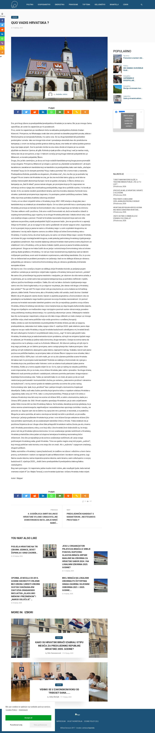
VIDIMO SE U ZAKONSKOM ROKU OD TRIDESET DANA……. (59, 691)
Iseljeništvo (100, 4)
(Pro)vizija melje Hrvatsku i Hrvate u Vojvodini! (128, 192)
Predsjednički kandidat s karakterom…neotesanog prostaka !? (81, 517)
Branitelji (114, 4)
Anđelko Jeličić (61, 94)
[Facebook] (18, 112)
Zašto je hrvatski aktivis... (133, 98)
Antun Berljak (54, 697)
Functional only (16, 725)
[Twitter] (26, 112)
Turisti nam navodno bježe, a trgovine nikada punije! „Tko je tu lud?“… (127, 182)
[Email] (60, 112)
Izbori (125, 4)
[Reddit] (35, 112)
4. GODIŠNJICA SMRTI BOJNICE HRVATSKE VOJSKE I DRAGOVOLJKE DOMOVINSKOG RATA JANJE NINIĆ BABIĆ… (40, 518)
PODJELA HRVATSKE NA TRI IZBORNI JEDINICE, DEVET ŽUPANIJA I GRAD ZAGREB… (24, 549)
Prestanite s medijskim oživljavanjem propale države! (126, 200)
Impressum (23, 710)
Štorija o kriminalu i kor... (132, 88)
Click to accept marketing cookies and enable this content (128, 121)
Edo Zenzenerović (54, 653)
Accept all (28, 718)
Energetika (59, 4)
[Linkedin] (43, 112)
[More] (85, 112)
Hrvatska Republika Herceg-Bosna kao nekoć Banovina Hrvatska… (127, 209)
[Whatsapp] (51, 112)
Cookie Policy (11, 710)
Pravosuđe (73, 4)
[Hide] (1, 57)
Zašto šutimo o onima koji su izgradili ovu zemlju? (125, 217)
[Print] (68, 112)
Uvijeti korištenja (74, 721)
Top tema (86, 4)
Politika (29, 4)
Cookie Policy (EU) (91, 721)
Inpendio (91, 728)
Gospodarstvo (44, 4)
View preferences (40, 725)
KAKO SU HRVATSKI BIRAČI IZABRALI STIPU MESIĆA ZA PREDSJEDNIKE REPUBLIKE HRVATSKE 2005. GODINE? (59, 645)
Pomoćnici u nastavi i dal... (133, 58)
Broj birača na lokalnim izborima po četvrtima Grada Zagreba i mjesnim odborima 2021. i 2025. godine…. (75, 584)
